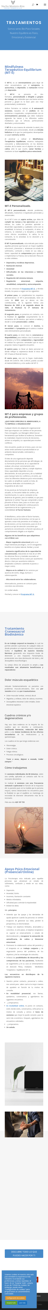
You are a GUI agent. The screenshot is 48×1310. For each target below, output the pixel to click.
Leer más (22, 1303)
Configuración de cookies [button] (16, 1298)
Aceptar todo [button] (11, 1303)
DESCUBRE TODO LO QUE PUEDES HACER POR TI (24, 1253)
